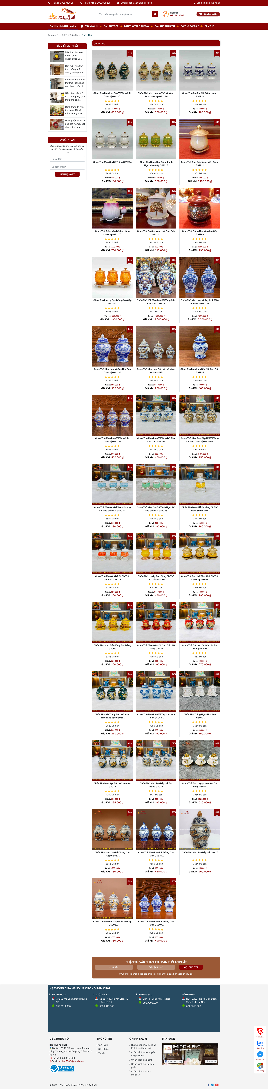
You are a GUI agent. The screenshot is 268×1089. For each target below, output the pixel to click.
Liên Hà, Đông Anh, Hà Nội (156, 998)
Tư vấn (101, 1053)
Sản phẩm (103, 1049)
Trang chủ (53, 35)
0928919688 (177, 15)
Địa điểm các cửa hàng (208, 2)
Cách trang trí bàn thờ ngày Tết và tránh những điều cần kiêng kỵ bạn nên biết (74, 113)
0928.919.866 (106, 1006)
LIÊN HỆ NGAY (67, 174)
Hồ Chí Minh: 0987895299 (97, 2)
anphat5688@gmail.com (71, 1061)
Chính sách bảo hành (141, 1059)
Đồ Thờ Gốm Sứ (70, 35)
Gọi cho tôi (191, 967)
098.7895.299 (150, 1002)
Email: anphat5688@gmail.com (136, 2)
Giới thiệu (103, 1045)
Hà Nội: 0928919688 (63, 2)
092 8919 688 (63, 1006)
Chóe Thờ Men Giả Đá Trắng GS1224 (112, 162)
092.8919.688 (193, 1006)
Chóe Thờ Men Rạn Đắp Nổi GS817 (200, 852)
